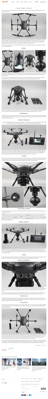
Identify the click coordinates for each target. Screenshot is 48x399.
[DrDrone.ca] (5, 2)
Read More (3, 369)
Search (31, 378)
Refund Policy (31, 381)
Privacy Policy (37, 381)
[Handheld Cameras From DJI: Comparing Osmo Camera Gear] (24, 362)
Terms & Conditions (24, 381)
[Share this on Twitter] (39, 345)
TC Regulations (40, 378)
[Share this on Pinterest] (43, 345)
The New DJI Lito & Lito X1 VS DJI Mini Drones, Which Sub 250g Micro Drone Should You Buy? (39, 368)
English (23, 392)
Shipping (34, 378)
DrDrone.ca (44, 391)
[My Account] (41, 1)
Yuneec (16, 10)
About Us (23, 378)
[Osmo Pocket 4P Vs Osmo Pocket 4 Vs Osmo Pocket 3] (9, 362)
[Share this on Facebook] (41, 345)
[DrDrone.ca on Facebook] (3, 383)
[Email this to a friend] (45, 345)
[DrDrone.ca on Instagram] (6, 383)
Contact (27, 378)
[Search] (43, 2)
